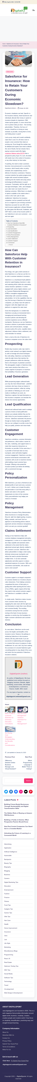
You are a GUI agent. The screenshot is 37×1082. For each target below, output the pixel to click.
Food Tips (7, 905)
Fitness (6, 901)
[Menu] (33, 10)
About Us (5, 1032)
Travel (6, 985)
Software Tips (8, 977)
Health (6, 924)
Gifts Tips (7, 916)
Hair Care (7, 920)
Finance (6, 897)
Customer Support (12, 240)
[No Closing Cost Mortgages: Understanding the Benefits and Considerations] (10, 729)
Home (3, 43)
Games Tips (8, 913)
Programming (8, 954)
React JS (7, 958)
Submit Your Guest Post (10, 1044)
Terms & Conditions (8, 1047)
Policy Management (12, 236)
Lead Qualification (12, 231)
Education (10, 71)
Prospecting (10, 227)
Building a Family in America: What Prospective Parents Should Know (16, 821)
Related (11, 244)
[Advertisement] (18, 28)
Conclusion (11, 242)
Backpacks (7, 859)
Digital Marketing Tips (11, 882)
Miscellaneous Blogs (10, 951)
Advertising (7, 844)
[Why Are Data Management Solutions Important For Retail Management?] (22, 709)
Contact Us (6, 1038)
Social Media (8, 974)
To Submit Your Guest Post (19, 1060)
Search (28, 780)
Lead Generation (12, 228)
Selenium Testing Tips (11, 966)
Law (5, 939)
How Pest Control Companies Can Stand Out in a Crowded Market (18, 827)
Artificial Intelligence (10, 852)
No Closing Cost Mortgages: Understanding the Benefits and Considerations (10, 739)
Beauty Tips (8, 863)
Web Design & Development (13, 993)
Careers (6, 878)
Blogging (7, 871)
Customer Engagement (13, 232)
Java (5, 935)
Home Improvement (10, 928)
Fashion (6, 893)
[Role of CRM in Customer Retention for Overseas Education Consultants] (10, 709)
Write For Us (6, 1049)
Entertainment (8, 890)
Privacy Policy (6, 1041)
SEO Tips (7, 970)
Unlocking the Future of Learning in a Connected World (17, 834)
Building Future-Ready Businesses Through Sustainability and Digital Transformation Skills (16, 806)
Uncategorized (9, 989)
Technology (8, 981)
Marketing (7, 947)
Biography (7, 867)
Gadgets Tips (8, 909)
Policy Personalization (13, 234)
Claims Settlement (12, 238)
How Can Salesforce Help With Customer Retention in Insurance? (17, 224)
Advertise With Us (8, 1035)
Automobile (8, 855)
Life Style (7, 943)
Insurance (7, 932)
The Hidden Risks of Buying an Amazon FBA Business (18, 814)
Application (7, 848)
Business (7, 874)
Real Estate (8, 962)
